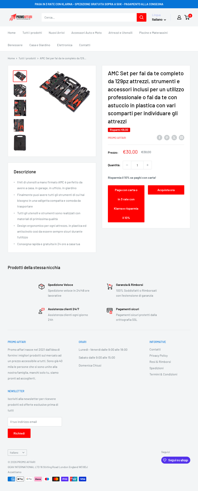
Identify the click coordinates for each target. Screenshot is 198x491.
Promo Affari (117, 137)
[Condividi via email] (181, 137)
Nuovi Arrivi (57, 32)
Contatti (84, 45)
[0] (187, 17)
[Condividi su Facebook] (159, 137)
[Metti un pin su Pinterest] (167, 137)
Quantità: (114, 165)
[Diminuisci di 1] (127, 165)
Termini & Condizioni (163, 374)
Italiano (14, 452)
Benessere (15, 45)
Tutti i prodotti (32, 32)
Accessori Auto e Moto (86, 32)
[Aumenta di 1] (147, 165)
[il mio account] (179, 17)
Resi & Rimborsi (160, 361)
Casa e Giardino (39, 45)
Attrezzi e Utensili (120, 32)
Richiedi (19, 433)
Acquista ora (166, 190)
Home (12, 32)
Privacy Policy (158, 355)
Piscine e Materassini (153, 32)
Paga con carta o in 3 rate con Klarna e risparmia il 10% (126, 203)
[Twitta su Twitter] (174, 137)
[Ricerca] (141, 17)
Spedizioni (156, 368)
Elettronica (64, 45)
